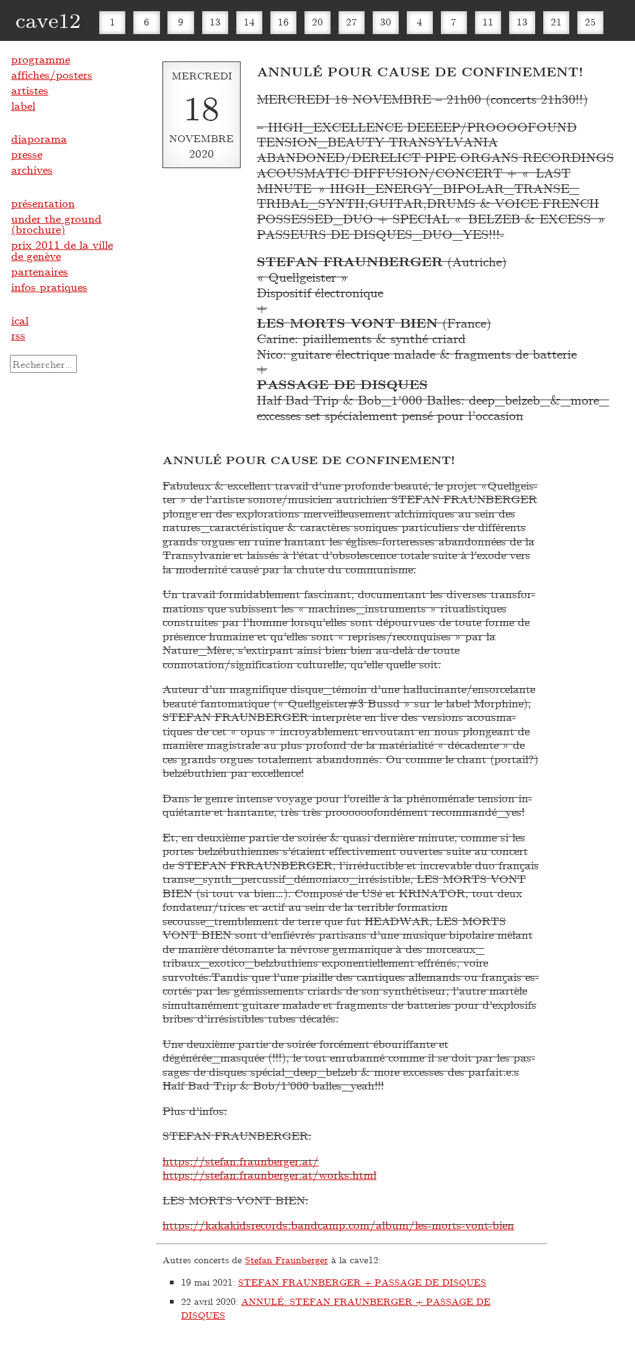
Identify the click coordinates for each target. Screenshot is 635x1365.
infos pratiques (49, 287)
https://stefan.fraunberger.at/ (240, 1161)
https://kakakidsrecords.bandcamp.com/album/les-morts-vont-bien (338, 1225)
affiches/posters (51, 74)
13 (215, 21)
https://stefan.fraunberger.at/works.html (269, 1174)
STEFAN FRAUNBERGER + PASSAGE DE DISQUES (362, 1282)
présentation (43, 203)
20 (317, 21)
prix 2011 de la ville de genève (62, 250)
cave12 (48, 19)
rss (18, 335)
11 (488, 21)
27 (351, 21)
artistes (29, 90)
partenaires (39, 271)
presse (26, 154)
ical (20, 320)
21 (556, 21)
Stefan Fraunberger (286, 1259)
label (23, 105)
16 (283, 21)
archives (32, 169)
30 (385, 21)
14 (249, 21)
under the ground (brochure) (56, 224)
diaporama (39, 138)
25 (590, 21)
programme (40, 59)
